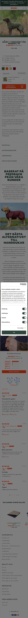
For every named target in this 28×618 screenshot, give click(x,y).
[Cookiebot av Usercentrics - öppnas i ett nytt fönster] (20, 284)
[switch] (24, 313)
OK (14, 332)
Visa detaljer (20, 328)
